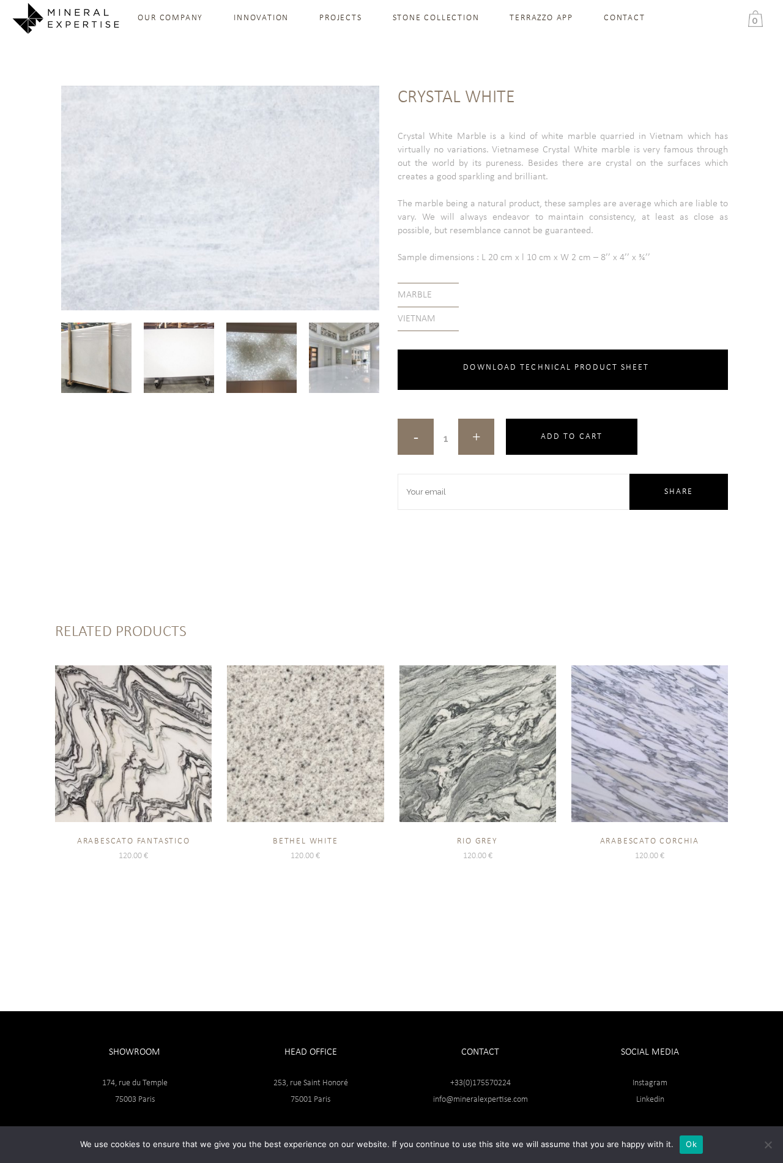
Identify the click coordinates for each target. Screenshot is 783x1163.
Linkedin (650, 1099)
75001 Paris (310, 1099)
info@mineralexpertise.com (480, 1099)
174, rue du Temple (135, 1083)
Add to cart (572, 436)
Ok (691, 1144)
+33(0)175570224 (480, 1083)
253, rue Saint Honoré (310, 1083)
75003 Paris (135, 1099)
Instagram (650, 1083)
